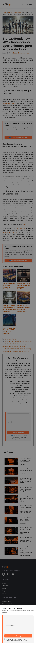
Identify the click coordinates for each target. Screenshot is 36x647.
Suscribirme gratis (18, 636)
